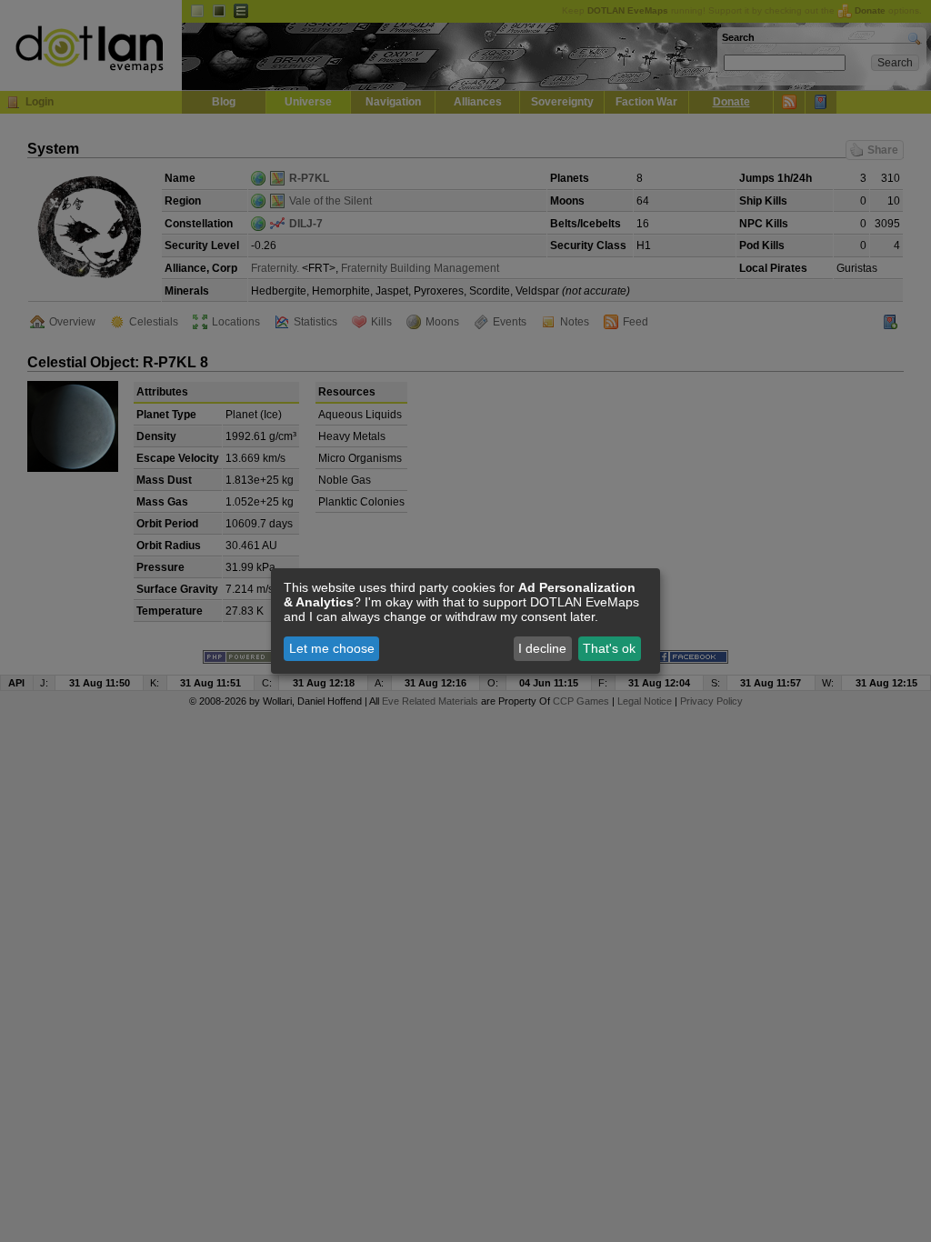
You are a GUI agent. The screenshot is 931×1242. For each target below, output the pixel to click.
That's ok (609, 648)
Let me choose (332, 648)
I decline (542, 648)
